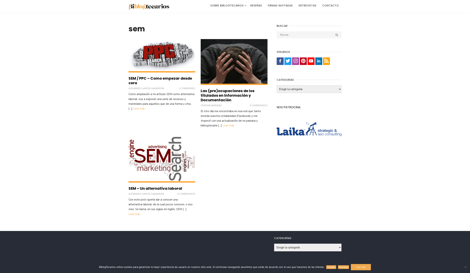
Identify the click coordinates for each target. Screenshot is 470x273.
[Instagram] (295, 61)
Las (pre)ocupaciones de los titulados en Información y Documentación (227, 95)
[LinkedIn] (318, 61)
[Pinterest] (303, 61)
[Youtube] (311, 61)
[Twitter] (287, 61)
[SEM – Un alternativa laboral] (162, 160)
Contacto (330, 5)
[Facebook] (280, 61)
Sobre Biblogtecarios (227, 5)
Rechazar (343, 267)
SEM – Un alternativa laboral (155, 188)
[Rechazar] (465, 267)
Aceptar (331, 267)
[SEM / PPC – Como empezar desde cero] (162, 55)
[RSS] (326, 61)
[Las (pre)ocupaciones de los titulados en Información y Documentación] (234, 62)
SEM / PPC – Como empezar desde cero (160, 80)
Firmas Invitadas (280, 5)
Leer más (139, 108)
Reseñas (256, 5)
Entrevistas (308, 5)
